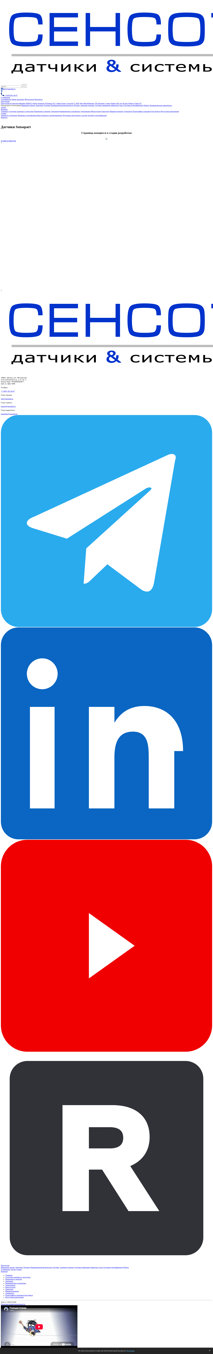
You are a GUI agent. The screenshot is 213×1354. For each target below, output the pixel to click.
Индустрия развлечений (170, 111)
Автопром (55, 111)
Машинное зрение (28, 105)
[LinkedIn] (106, 839)
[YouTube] (106, 1051)
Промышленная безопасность (62, 105)
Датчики (47, 105)
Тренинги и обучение (9, 115)
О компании (5, 97)
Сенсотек (69, 103)
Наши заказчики (18, 99)
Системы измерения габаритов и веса (109, 105)
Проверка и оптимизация (27, 115)
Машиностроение (116, 111)
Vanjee (35, 103)
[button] (106, 143)
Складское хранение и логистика (21, 111)
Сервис (3, 113)
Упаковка (4, 111)
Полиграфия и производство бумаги (146, 111)
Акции (3, 107)
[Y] (24, 86)
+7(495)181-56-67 (11, 95)
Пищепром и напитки (42, 111)
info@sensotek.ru (9, 89)
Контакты (38, 99)
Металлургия (96, 111)
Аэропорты (128, 111)
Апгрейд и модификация (97, 115)
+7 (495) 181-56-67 (8, 391)
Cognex (108, 103)
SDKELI (29, 103)
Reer (81, 103)
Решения (4, 109)
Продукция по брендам (10, 103)
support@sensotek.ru (8, 406)
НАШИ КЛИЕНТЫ (8, 141)
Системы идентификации (133, 105)
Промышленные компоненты (161, 105)
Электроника (85, 111)
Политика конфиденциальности (13, 1304)
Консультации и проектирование (49, 115)
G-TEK (76, 103)
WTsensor (48, 103)
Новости (4, 117)
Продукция (5, 101)
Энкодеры (39, 105)
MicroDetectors (89, 103)
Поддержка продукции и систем (75, 115)
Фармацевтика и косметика (69, 111)
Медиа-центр (30, 99)
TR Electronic (100, 103)
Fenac (64, 103)
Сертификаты (6, 99)
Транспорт (105, 111)
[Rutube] (106, 1263)
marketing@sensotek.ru (9, 414)
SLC (54, 103)
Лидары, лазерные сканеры (84, 105)
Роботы (146, 105)
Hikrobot (22, 103)
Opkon (58, 103)
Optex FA (138, 103)
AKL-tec (119, 103)
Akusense (41, 103)
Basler (113, 103)
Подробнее (131, 1351)
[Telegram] (106, 626)
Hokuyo (131, 103)
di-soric (125, 103)
